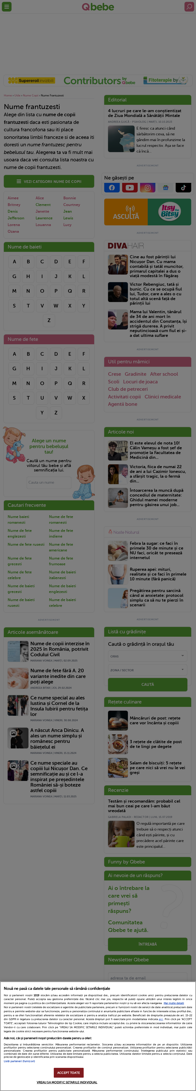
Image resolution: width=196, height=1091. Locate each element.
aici (161, 1019)
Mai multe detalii (174, 1003)
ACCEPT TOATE (68, 1073)
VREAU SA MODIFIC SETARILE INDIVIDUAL (67, 1082)
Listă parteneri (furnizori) (19, 1061)
